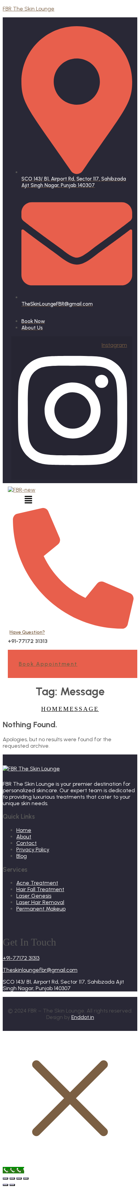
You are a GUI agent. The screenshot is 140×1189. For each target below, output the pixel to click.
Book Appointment (48, 664)
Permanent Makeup (41, 908)
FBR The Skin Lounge (28, 8)
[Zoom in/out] (5, 1178)
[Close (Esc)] (26, 1178)
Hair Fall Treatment (40, 889)
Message (81, 709)
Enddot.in (82, 1017)
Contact (26, 843)
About (23, 836)
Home (52, 709)
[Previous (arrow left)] (5, 1185)
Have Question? (27, 632)
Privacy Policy (32, 849)
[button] (28, 500)
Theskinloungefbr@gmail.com (40, 970)
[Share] (19, 1178)
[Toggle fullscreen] (12, 1178)
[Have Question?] (73, 626)
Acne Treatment (37, 883)
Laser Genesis (33, 896)
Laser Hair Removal (40, 902)
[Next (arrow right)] (12, 1185)
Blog (21, 856)
